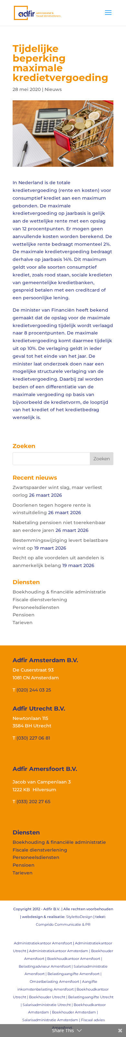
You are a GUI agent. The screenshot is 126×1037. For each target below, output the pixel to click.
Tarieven (23, 622)
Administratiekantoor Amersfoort (43, 943)
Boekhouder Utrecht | (48, 997)
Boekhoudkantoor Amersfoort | (74, 958)
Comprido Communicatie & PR (63, 924)
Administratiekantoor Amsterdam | (60, 951)
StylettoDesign (79, 916)
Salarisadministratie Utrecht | (48, 1004)
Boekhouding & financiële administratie (59, 592)
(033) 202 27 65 (33, 801)
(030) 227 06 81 (33, 738)
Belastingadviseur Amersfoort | (46, 966)
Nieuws (53, 89)
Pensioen (24, 615)
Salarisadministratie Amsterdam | (51, 1020)
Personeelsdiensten (36, 607)
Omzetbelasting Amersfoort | (56, 981)
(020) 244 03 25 (33, 690)
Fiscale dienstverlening (40, 600)
